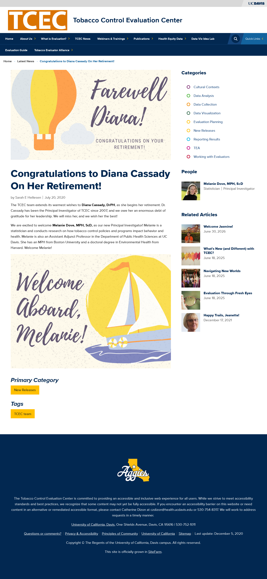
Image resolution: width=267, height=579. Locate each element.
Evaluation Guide (16, 50)
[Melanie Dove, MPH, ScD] (190, 190)
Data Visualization (207, 113)
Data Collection (205, 104)
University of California (158, 533)
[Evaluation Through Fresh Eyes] (190, 299)
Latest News (25, 61)
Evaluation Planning (208, 121)
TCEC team (22, 413)
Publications (142, 38)
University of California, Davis (93, 524)
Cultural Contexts (206, 86)
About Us (26, 38)
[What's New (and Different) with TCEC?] (190, 255)
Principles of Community (120, 533)
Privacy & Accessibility (81, 533)
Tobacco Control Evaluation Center (127, 20)
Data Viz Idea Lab (202, 38)
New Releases (25, 389)
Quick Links (252, 38)
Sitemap (185, 533)
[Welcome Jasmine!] (190, 233)
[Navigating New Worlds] (190, 277)
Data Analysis (204, 95)
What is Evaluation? (53, 38)
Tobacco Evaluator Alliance (51, 50)
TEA (197, 147)
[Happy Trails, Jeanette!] (190, 322)
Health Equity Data (170, 38)
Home (9, 38)
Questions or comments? (42, 533)
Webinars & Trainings (111, 38)
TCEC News (82, 38)
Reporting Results (207, 139)
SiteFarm (154, 551)
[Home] (37, 19)
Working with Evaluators (212, 156)
